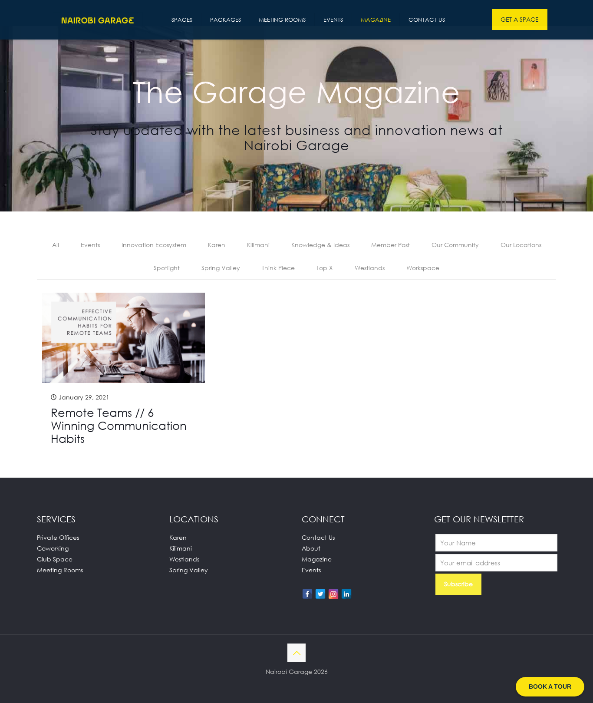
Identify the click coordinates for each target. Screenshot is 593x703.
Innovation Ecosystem (154, 244)
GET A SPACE (520, 19)
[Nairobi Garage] (98, 19)
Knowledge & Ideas (320, 244)
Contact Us (318, 537)
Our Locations (521, 244)
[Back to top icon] (296, 653)
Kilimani (258, 244)
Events (90, 244)
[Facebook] (307, 594)
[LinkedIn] (346, 594)
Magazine (317, 559)
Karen (216, 244)
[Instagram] (333, 594)
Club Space (54, 559)
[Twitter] (320, 594)
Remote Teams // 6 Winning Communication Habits (119, 426)
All (55, 244)
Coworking (53, 548)
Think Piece (278, 267)
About (311, 548)
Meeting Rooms (60, 570)
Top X (324, 267)
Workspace (422, 267)
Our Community (455, 244)
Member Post (390, 244)
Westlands (370, 267)
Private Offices (58, 537)
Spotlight (167, 267)
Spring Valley (220, 267)
